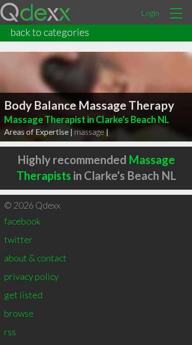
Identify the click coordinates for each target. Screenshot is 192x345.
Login (150, 12)
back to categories (49, 32)
